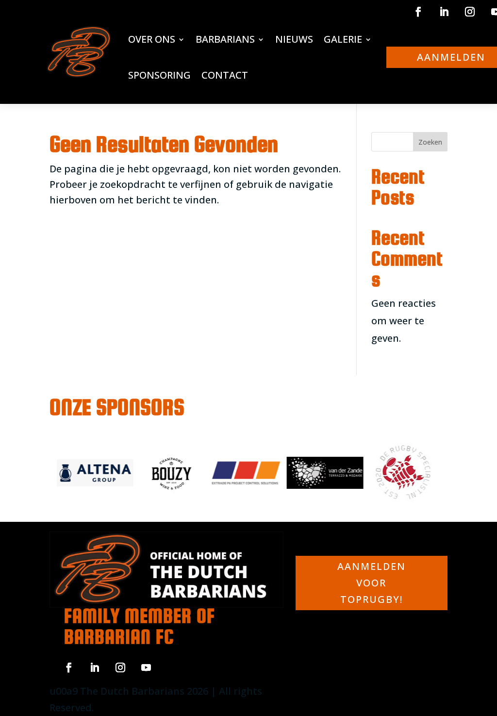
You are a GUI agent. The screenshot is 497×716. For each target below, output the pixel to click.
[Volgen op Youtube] (146, 667)
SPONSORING (159, 75)
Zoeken (430, 142)
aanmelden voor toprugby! (371, 583)
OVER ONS (151, 39)
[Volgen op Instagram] (470, 11)
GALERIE (343, 39)
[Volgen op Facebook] (418, 11)
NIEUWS (294, 39)
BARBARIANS (225, 39)
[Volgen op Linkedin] (444, 11)
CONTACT (224, 75)
